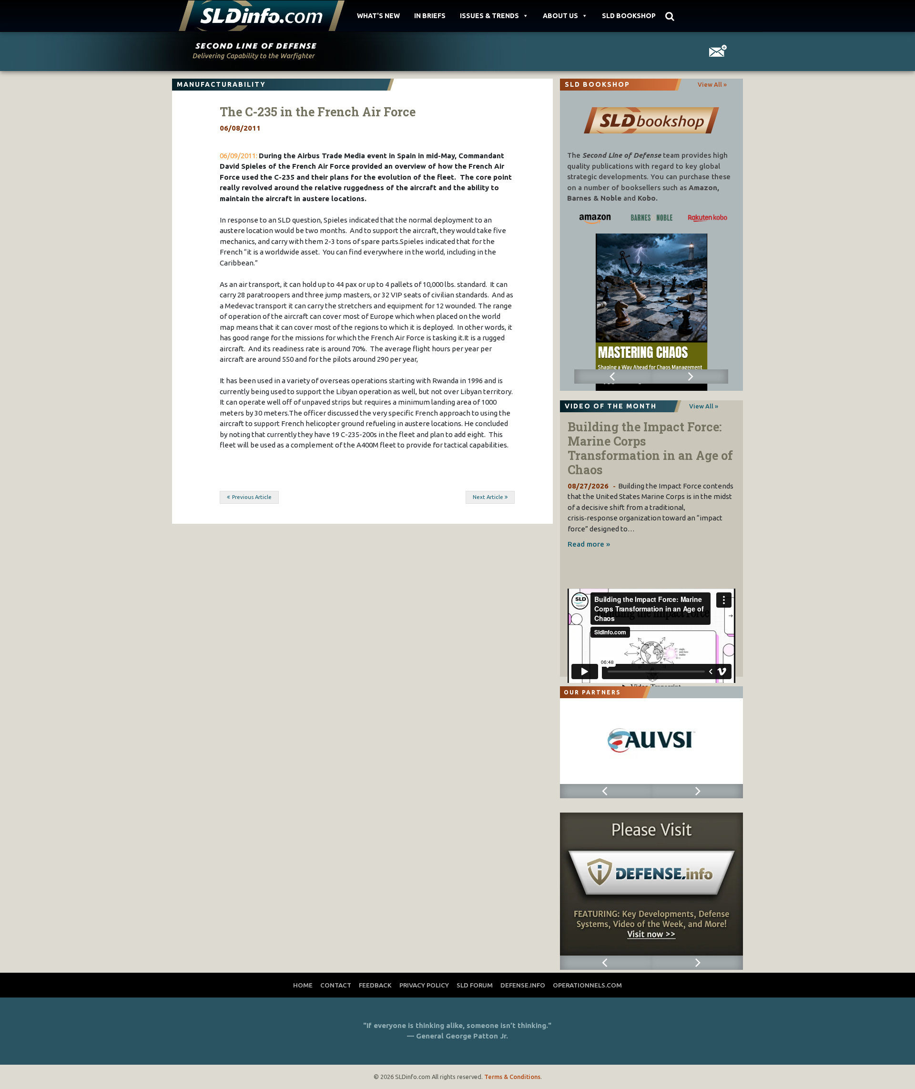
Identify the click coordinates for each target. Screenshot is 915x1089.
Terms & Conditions (512, 1076)
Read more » (589, 544)
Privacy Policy (424, 985)
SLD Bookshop (629, 16)
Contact (335, 985)
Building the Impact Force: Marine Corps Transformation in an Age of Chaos (650, 448)
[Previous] (612, 376)
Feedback (375, 985)
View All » (712, 84)
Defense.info (522, 985)
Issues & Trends (489, 16)
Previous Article (252, 497)
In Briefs (430, 16)
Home (303, 985)
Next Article (488, 497)
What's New (378, 16)
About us (560, 16)
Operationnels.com (587, 985)
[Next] (689, 376)
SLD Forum (475, 985)
